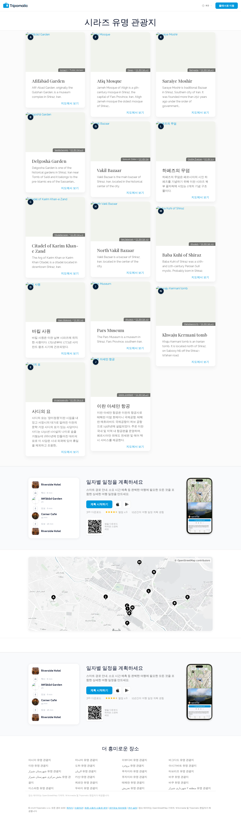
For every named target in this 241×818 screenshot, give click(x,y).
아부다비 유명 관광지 (134, 760)
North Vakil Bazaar (115, 250)
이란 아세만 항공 (113, 405)
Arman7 (63, 70)
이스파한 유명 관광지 (41, 788)
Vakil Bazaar (109, 170)
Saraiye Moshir (177, 81)
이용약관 (79, 808)
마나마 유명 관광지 (86, 760)
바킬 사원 (41, 331)
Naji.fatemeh (127, 239)
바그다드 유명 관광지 (181, 760)
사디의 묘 (41, 411)
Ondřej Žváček (195, 159)
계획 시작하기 (99, 504)
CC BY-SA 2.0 (76, 400)
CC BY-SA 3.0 (142, 239)
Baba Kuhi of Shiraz (181, 254)
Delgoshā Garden (49, 161)
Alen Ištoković (64, 320)
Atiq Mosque (109, 81)
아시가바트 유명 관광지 (183, 765)
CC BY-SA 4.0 (76, 150)
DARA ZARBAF (126, 395)
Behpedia (193, 70)
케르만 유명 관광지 (86, 782)
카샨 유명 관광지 (85, 777)
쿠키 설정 (132, 808)
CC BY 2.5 (209, 159)
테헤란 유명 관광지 (133, 782)
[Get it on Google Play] (127, 504)
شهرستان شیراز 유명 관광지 (44, 771)
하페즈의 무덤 (176, 170)
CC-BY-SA (144, 159)
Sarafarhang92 (61, 150)
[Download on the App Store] (118, 504)
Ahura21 (129, 319)
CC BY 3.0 (78, 320)
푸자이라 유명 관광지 (134, 771)
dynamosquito (61, 400)
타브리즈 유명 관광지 (181, 771)
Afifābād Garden (48, 81)
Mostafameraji (61, 235)
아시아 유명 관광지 (39, 760)
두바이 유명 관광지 (86, 788)
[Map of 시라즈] (120, 594)
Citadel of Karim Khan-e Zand (55, 248)
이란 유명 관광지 (38, 765)
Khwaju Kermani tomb (184, 334)
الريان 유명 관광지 (85, 771)
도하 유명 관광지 (85, 765)
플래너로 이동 (226, 5)
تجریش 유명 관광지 (133, 788)
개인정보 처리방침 (117, 808)
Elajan (130, 70)
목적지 (70, 808)
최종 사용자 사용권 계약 (96, 808)
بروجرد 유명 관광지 (133, 765)
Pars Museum (110, 330)
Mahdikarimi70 (191, 324)
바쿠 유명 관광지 (179, 777)
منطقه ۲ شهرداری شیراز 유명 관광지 (190, 788)
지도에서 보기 (70, 103)
